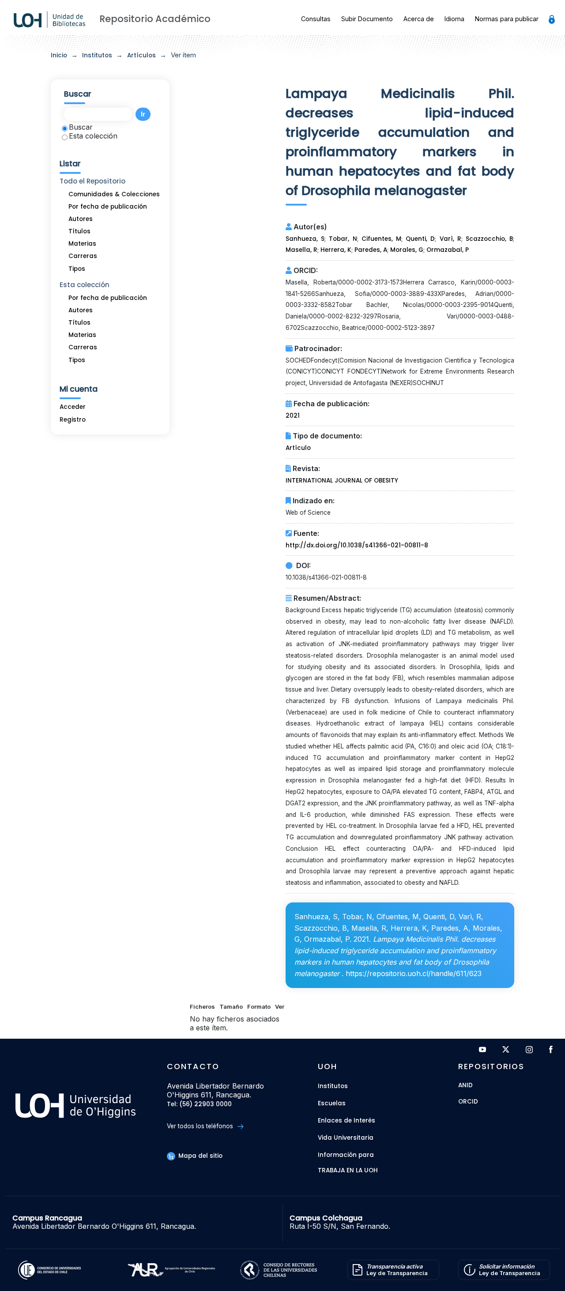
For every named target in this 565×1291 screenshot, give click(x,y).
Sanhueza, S (305, 239)
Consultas (316, 18)
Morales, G (406, 250)
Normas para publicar (507, 18)
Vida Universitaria (345, 1138)
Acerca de (418, 18)
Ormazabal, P (447, 250)
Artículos (141, 55)
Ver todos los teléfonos (201, 1126)
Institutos (97, 55)
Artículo (298, 448)
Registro (73, 419)
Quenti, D (420, 239)
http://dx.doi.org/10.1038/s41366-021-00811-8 (357, 545)
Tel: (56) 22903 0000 (199, 1104)
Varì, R (450, 239)
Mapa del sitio (199, 1156)
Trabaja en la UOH (348, 1171)
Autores (80, 219)
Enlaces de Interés (346, 1120)
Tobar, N (343, 239)
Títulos (79, 231)
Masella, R (301, 250)
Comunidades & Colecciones (114, 194)
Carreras (82, 256)
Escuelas (332, 1103)
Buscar (81, 127)
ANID (465, 1085)
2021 (293, 416)
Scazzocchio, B (489, 239)
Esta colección (93, 135)
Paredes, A (370, 250)
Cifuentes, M (381, 239)
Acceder (73, 407)
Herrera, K (335, 250)
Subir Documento (367, 18)
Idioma (454, 18)
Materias (82, 243)
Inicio (59, 55)
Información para (346, 1155)
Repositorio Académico (155, 18)
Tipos (76, 269)
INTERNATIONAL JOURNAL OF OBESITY (342, 480)
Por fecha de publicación (107, 206)
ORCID (468, 1102)
